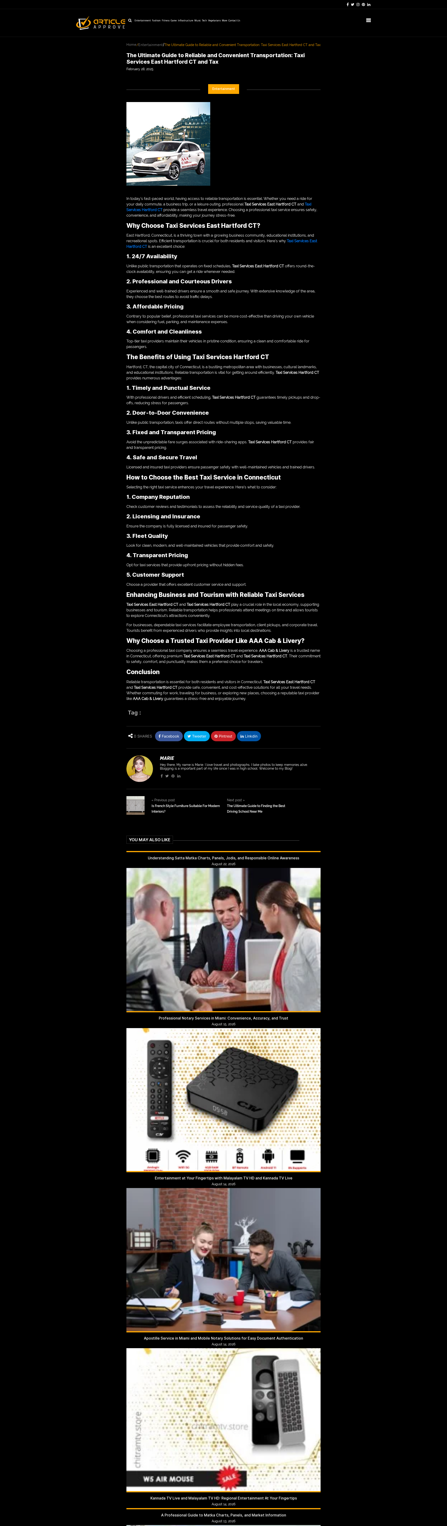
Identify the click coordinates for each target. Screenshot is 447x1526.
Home (131, 44)
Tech (204, 21)
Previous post (163, 800)
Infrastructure (185, 21)
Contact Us (234, 21)
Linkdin (250, 736)
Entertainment (143, 21)
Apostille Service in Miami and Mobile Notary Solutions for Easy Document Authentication (223, 1338)
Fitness (165, 21)
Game (174, 21)
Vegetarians (214, 21)
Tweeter (198, 736)
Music (197, 21)
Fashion (156, 21)
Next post (236, 800)
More (224, 21)
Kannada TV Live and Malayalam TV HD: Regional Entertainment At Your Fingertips (223, 1498)
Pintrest (225, 736)
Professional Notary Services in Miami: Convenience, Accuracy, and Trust (223, 1018)
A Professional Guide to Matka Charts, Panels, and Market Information (223, 1515)
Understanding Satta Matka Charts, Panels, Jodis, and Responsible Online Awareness (223, 858)
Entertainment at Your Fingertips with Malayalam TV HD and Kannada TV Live (223, 1178)
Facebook (170, 736)
